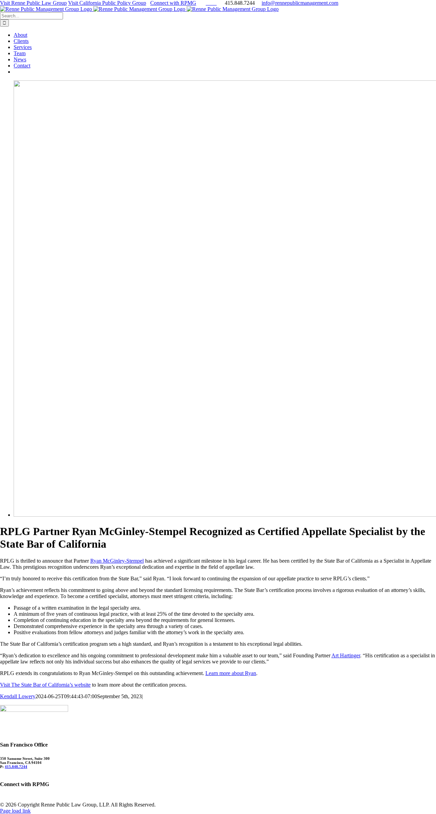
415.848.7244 (16, 767)
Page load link (15, 811)
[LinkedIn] (3, 798)
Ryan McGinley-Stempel (117, 561)
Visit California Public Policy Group (107, 3)
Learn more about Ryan (230, 673)
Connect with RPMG (173, 3)
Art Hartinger (345, 655)
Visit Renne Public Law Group (33, 3)
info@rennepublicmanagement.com (300, 3)
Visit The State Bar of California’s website (45, 685)
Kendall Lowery (17, 696)
